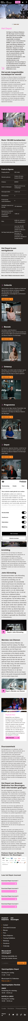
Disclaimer (11, 1008)
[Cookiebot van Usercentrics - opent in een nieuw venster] (19, 482)
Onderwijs (6, 946)
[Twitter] (13, 1014)
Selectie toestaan (14, 538)
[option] (14, 121)
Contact (5, 925)
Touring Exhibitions (9, 938)
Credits (4, 1008)
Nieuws (5, 930)
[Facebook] (9, 1014)
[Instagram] (17, 1014)
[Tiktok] (21, 1014)
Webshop (6, 940)
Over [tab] (23, 486)
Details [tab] (14, 486)
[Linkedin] (24, 1014)
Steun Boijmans (8, 935)
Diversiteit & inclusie (9, 927)
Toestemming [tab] (5, 486)
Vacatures (6, 943)
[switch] (24, 517)
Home (5, 6)
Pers (4, 933)
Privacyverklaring (21, 1008)
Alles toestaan (14, 533)
